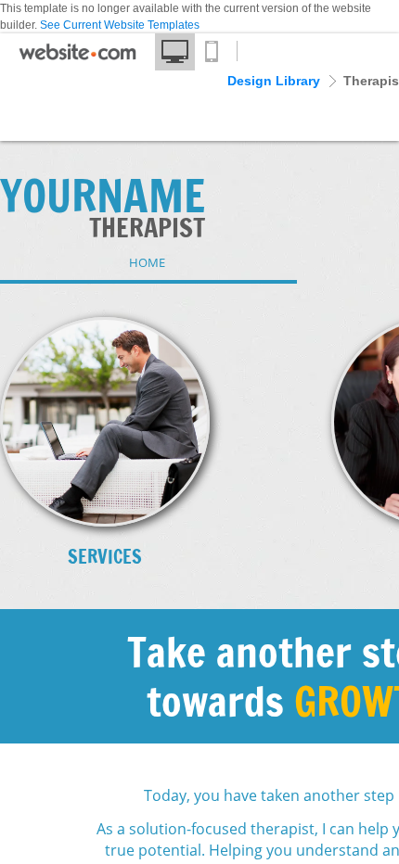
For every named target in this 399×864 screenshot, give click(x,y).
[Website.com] (77, 56)
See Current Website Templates (120, 25)
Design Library (273, 80)
